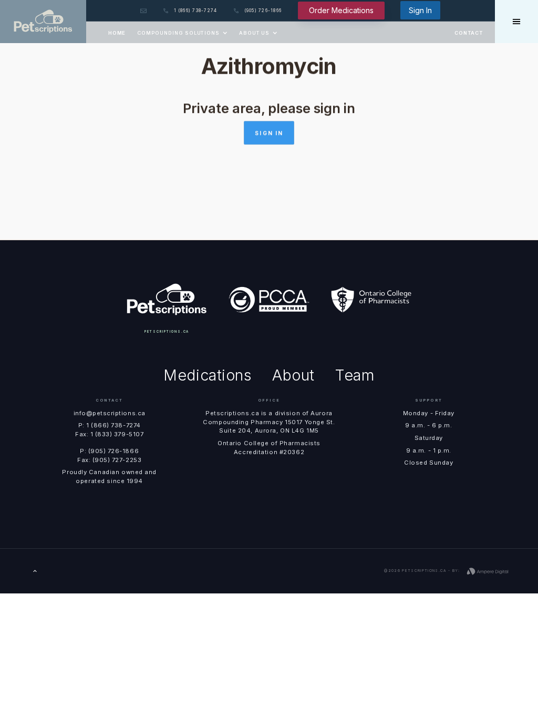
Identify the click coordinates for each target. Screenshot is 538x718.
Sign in (269, 133)
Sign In (420, 10)
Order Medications (341, 10)
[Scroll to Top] (35, 571)
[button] (182, 32)
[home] (43, 21)
